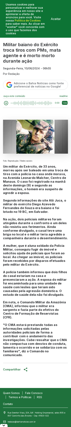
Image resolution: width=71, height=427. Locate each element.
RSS (39, 397)
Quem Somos (11, 393)
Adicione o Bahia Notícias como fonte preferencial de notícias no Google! (39, 85)
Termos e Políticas (20, 397)
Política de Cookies (28, 20)
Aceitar (56, 19)
